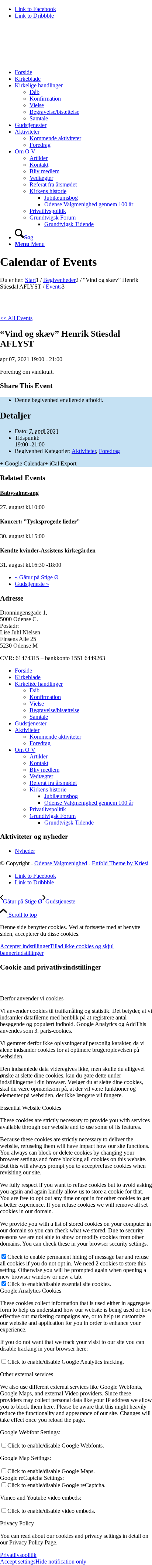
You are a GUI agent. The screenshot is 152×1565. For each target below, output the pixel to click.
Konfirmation (45, 697)
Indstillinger (30, 953)
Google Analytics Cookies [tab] (30, 1290)
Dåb (34, 690)
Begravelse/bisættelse (54, 710)
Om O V (25, 750)
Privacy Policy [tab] (17, 1523)
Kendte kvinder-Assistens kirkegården (48, 550)
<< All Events (16, 318)
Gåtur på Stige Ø (37, 577)
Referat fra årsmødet (53, 783)
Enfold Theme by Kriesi (120, 863)
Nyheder (25, 851)
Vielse (37, 703)
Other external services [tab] (26, 1374)
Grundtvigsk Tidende (69, 822)
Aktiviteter (84, 451)
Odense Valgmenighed (60, 863)
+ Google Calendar (22, 463)
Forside (23, 670)
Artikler (39, 756)
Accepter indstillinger (25, 946)
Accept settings (17, 1561)
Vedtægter (41, 776)
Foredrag (109, 451)
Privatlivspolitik (48, 809)
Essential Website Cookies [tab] (30, 1108)
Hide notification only (60, 1561)
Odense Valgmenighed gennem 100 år (88, 803)
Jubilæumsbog (61, 796)
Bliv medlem (44, 770)
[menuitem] (83, 72)
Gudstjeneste (32, 584)
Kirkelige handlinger (39, 684)
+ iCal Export (60, 463)
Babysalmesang (19, 493)
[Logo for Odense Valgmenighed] (55, 60)
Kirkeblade (28, 677)
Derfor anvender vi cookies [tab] (31, 998)
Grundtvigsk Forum (53, 816)
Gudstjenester (30, 723)
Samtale (39, 717)
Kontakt (39, 763)
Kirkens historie (48, 789)
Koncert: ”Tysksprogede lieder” (40, 521)
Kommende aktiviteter (55, 736)
